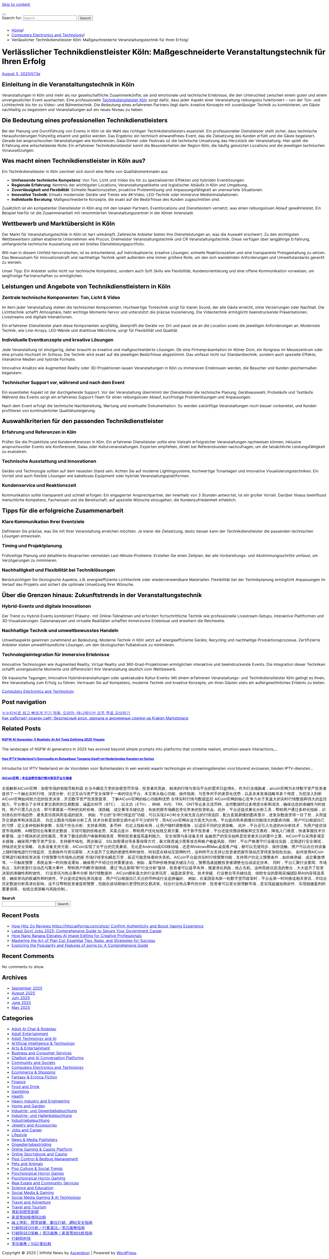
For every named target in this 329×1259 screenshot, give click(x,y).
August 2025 (23, 993)
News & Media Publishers (34, 1139)
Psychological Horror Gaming (38, 1178)
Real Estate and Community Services (45, 1183)
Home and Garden (28, 1105)
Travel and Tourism (29, 1207)
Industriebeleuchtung (31, 1120)
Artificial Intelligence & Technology (43, 1043)
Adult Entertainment (30, 1033)
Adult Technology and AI (34, 1038)
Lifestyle (19, 1134)
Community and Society (33, 1062)
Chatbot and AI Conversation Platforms (48, 1057)
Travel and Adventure (31, 1202)
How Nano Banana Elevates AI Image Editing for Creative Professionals (77, 935)
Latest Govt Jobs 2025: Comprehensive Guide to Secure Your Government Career (87, 930)
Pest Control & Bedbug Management (45, 1158)
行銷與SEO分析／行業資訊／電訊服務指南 (48, 1227)
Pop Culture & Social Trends (37, 1168)
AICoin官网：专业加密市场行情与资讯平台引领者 (37, 778)
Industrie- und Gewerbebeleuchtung (44, 1110)
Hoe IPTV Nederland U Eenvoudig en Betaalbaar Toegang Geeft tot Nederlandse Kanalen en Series (78, 759)
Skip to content (16, 4)
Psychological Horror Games (38, 1173)
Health (17, 1096)
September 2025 (27, 988)
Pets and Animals (27, 1163)
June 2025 (21, 1002)
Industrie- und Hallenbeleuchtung (42, 1115)
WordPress (126, 1252)
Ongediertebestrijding (31, 1144)
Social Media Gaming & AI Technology (46, 1197)
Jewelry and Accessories (34, 1125)
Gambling (20, 1091)
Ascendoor (80, 1252)
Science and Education (32, 1187)
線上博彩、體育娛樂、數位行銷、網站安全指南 (52, 1222)
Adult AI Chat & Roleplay (34, 1028)
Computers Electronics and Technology (38, 691)
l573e (35, 73)
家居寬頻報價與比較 (29, 1217)
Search (8, 898)
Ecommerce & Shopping (33, 1072)
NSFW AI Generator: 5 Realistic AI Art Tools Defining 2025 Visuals (53, 739)
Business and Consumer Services (42, 1052)
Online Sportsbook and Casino (39, 1154)
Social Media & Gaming (33, 1192)
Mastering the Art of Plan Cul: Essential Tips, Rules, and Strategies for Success (83, 940)
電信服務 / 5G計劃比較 (32, 1243)
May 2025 (21, 1007)
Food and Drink (25, 1086)
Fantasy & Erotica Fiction (34, 1077)
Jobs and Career (27, 1130)
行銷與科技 (21, 1238)
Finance (19, 1081)
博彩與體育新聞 (25, 1211)
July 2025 (21, 997)
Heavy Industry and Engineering (41, 1101)
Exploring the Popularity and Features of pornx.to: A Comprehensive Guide (80, 945)
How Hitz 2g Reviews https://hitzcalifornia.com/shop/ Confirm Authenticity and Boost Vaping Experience (108, 926)
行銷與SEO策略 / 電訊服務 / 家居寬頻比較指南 (52, 1233)
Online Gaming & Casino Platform (42, 1149)
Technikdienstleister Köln (124, 100)
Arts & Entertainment (31, 1048)
